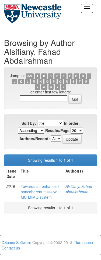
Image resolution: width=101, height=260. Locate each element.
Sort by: (29, 123)
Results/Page (57, 130)
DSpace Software (16, 242)
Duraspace (83, 242)
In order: (72, 123)
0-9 (29, 76)
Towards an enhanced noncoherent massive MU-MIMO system (40, 192)
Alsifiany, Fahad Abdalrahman (78, 189)
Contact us (11, 248)
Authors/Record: (34, 138)
